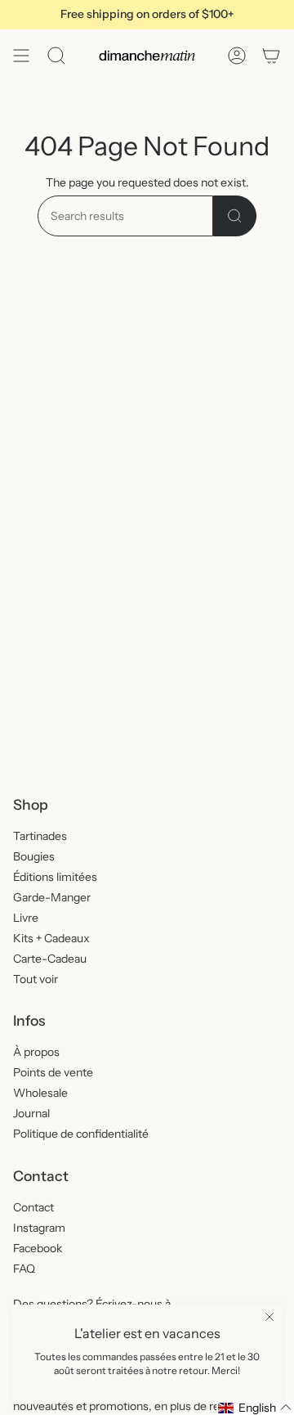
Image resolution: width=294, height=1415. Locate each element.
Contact (33, 1207)
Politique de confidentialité (81, 1133)
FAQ (24, 1268)
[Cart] (271, 55)
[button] (255, 1407)
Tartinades (40, 836)
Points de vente (53, 1072)
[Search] (234, 215)
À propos (36, 1051)
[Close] (269, 1317)
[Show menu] (21, 55)
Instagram (39, 1227)
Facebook (37, 1248)
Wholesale (40, 1092)
